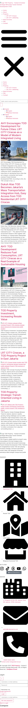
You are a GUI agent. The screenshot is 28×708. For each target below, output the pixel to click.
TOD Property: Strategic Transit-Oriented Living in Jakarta (11, 396)
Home (5, 10)
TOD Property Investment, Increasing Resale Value (11, 315)
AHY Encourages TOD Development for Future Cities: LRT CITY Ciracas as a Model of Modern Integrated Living (14, 131)
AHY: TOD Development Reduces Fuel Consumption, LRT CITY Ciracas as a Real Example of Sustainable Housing (13, 255)
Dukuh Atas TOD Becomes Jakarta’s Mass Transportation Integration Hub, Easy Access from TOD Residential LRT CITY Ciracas (13, 193)
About (5, 12)
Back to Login (4, 703)
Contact (5, 23)
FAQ (4, 21)
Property (5, 14)
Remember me (5, 689)
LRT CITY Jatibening (12, 17)
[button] (14, 52)
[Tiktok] (7, 569)
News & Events (7, 19)
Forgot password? (5, 691)
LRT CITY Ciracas (11, 16)
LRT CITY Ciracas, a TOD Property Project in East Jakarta (13, 355)
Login (3, 694)
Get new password (6, 700)
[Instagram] (2, 569)
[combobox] (14, 101)
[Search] (1, 104)
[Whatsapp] (24, 569)
